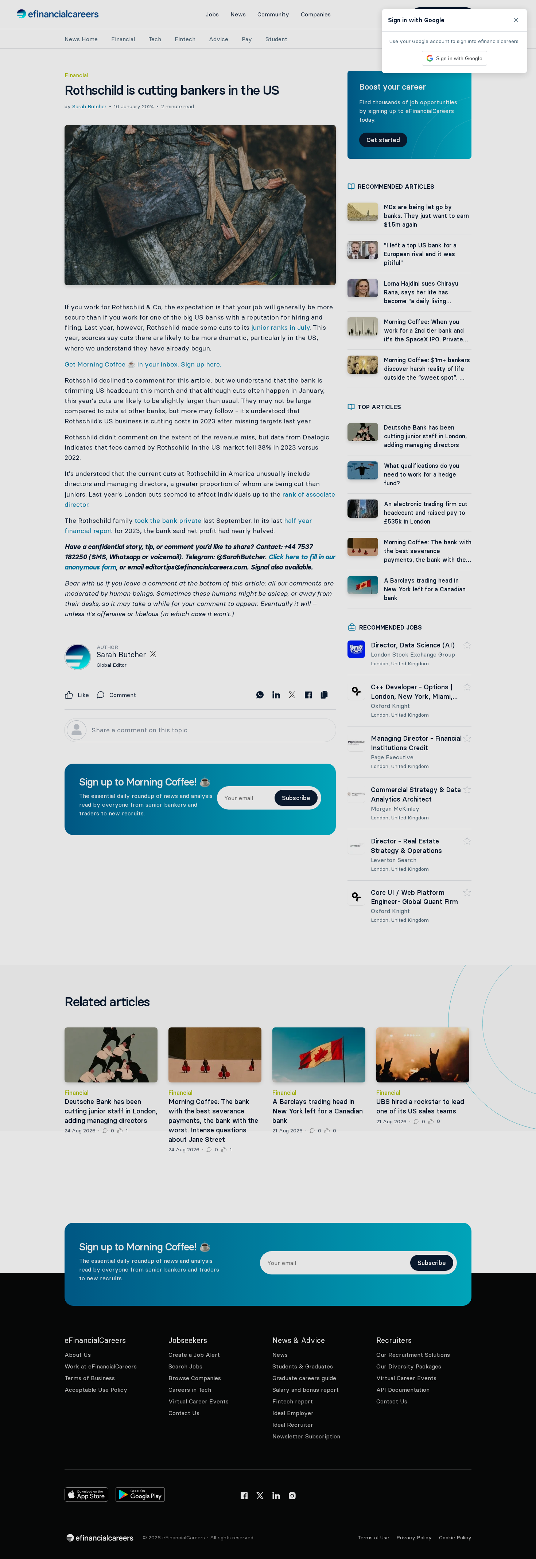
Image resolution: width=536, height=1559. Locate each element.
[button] (268, 779)
